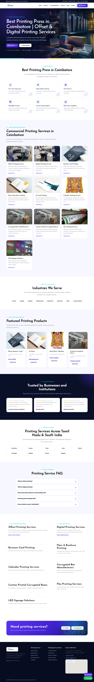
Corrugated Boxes (54, 5)
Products (63, 5)
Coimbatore (14, 448)
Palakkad (30, 453)
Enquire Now (13, 362)
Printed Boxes (51, 653)
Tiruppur (30, 448)
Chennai (47, 453)
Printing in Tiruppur (52, 655)
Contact (73, 5)
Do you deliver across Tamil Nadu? (28, 504)
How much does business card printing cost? (32, 492)
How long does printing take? (27, 498)
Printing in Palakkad (52, 659)
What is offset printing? (25, 481)
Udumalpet (14, 453)
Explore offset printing (14, 535)
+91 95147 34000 (69, 655)
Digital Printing (34, 653)
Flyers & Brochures (35, 657)
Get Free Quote (82, 5)
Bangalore (63, 453)
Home (40, 5)
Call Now (67, 628)
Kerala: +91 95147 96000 (82, 1)
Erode (47, 448)
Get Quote (88, 674)
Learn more (11, 173)
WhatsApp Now (26, 45)
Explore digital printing (62, 535)
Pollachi (80, 448)
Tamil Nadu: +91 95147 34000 (68, 1)
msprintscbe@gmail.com (70, 657)
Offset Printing (34, 650)
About (68, 5)
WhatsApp (88, 678)
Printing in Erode (51, 657)
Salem (63, 448)
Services (45, 5)
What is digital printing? (25, 487)
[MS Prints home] (11, 5)
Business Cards (34, 655)
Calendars (33, 659)
